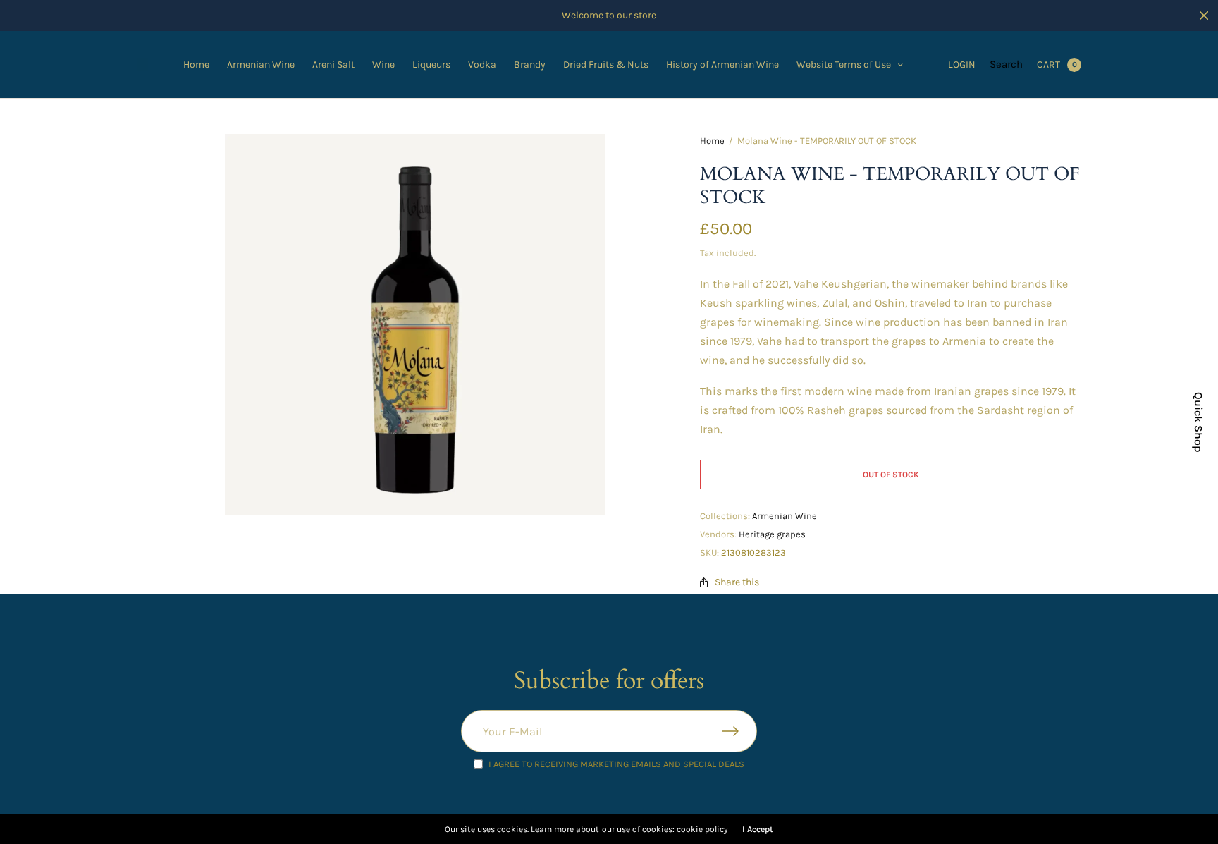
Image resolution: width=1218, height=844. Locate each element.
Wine (383, 65)
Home (196, 65)
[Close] (1204, 15)
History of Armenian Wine (722, 65)
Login (962, 65)
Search (1006, 64)
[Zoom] (415, 324)
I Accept (757, 829)
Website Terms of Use (843, 65)
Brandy (530, 65)
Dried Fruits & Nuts (605, 65)
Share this (737, 582)
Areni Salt (333, 65)
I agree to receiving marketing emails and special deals (616, 764)
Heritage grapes (772, 534)
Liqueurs (431, 65)
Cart (1048, 65)
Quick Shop (1198, 422)
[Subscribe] (739, 731)
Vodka (482, 65)
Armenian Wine (261, 65)
